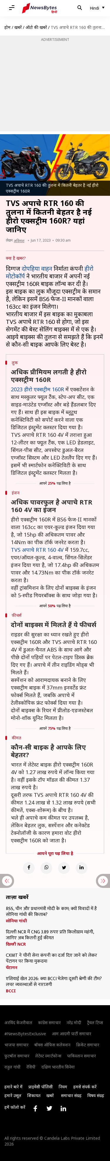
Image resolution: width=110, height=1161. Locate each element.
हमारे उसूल (12, 1095)
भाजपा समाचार (16, 1044)
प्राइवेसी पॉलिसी (40, 1087)
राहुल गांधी (12, 1067)
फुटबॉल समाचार (16, 1056)
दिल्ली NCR (16, 944)
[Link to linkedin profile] (63, 1108)
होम (7, 27)
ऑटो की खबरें (36, 27)
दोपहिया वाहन (37, 269)
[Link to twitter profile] (49, 1108)
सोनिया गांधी (16, 920)
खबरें (18, 27)
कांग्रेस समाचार (49, 1022)
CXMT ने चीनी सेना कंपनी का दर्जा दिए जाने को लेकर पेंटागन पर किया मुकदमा (51, 958)
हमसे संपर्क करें (85, 1087)
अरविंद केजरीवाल (18, 1022)
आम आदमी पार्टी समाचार (71, 1033)
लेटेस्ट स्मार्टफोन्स (48, 1056)
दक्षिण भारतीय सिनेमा (58, 1067)
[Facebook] (29, 868)
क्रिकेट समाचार (87, 1044)
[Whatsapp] (46, 868)
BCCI (11, 991)
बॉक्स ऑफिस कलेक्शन (52, 1044)
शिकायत (33, 1095)
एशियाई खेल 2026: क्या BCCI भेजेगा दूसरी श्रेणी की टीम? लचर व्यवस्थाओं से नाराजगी (54, 982)
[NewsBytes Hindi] (39, 8)
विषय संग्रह (95, 1095)
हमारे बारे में (13, 1087)
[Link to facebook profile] (35, 1108)
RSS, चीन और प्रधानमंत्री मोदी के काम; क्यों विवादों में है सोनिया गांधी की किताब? (51, 912)
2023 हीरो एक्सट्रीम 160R (37, 389)
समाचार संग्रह (71, 1095)
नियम (63, 1087)
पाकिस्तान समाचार (81, 1056)
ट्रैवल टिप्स (95, 1022)
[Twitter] (64, 868)
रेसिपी (30, 1067)
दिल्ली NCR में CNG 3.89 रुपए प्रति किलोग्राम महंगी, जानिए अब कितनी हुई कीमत (50, 935)
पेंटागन (11, 967)
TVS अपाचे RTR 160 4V (37, 549)
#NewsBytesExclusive (25, 1033)
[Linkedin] (81, 868)
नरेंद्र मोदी (74, 1022)
